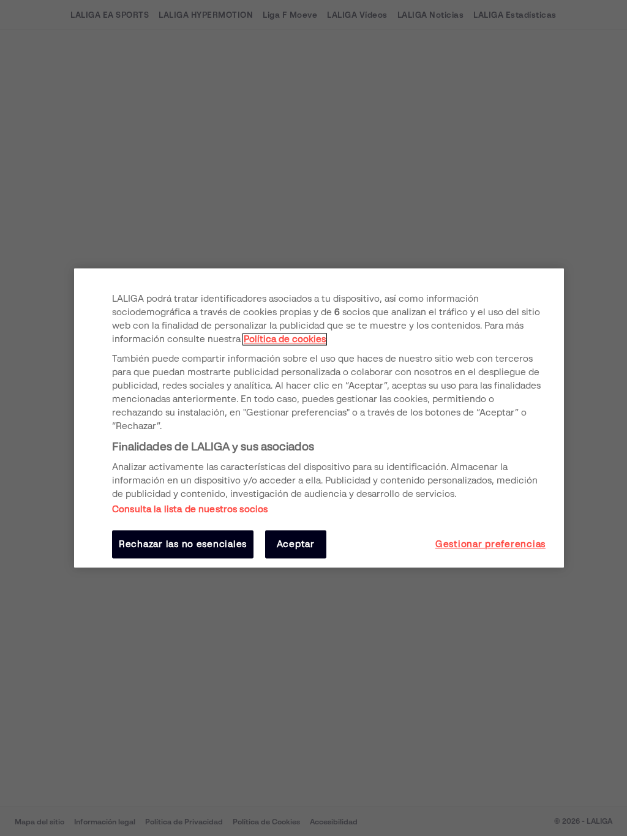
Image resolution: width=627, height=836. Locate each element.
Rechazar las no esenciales (183, 544)
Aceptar (296, 544)
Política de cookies (285, 339)
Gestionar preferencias (490, 544)
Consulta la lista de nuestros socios (190, 509)
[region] (319, 417)
